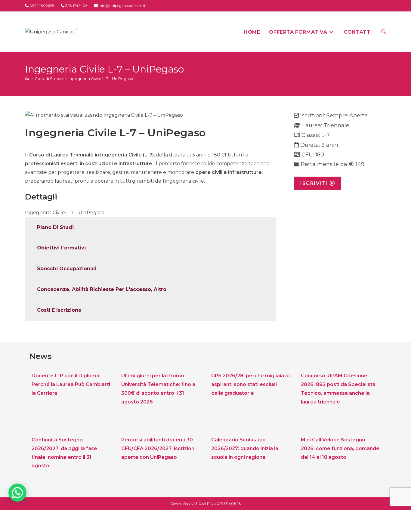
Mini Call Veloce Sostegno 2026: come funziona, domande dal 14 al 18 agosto (340, 448)
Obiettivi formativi (61, 248)
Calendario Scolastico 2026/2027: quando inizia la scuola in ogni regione (244, 448)
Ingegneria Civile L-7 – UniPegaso (101, 78)
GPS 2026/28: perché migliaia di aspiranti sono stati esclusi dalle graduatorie (250, 384)
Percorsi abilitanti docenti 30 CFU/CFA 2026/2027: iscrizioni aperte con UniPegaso (158, 448)
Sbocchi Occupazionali (66, 268)
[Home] (27, 78)
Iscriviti (315, 183)
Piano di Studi (55, 227)
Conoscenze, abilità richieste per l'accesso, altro (101, 289)
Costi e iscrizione (59, 310)
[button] (17, 493)
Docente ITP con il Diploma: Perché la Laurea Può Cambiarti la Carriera (71, 384)
